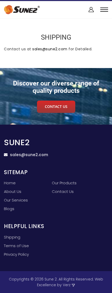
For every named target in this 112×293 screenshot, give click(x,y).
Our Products (64, 183)
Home (10, 183)
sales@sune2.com (49, 49)
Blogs (9, 208)
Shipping (12, 237)
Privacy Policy (16, 254)
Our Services (16, 200)
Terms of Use (16, 245)
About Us (12, 191)
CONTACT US (56, 106)
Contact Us (63, 191)
